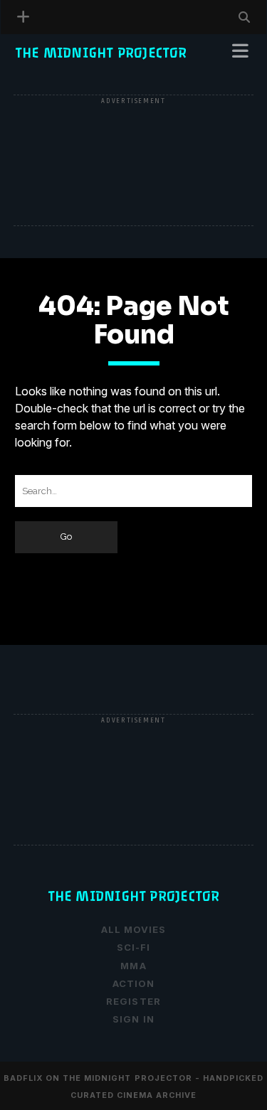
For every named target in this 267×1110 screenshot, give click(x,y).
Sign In (133, 1019)
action (133, 983)
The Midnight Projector (101, 53)
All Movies (133, 929)
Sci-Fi (133, 947)
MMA (133, 965)
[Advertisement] (134, 161)
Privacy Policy (64, 72)
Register (45, 89)
